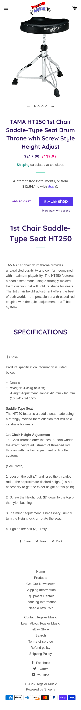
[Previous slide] (28, 106)
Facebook (42, 663)
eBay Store (40, 629)
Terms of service (40, 641)
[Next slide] (52, 106)
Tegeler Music (47, 684)
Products (40, 578)
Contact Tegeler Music (40, 617)
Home (40, 572)
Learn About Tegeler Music (40, 623)
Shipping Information (41, 590)
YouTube (42, 675)
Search (40, 635)
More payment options (56, 210)
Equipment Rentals (40, 596)
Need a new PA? (41, 608)
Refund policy (40, 648)
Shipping (23, 165)
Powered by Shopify (40, 689)
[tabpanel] (40, 56)
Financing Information (40, 602)
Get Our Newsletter (40, 584)
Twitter (42, 669)
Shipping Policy (40, 654)
